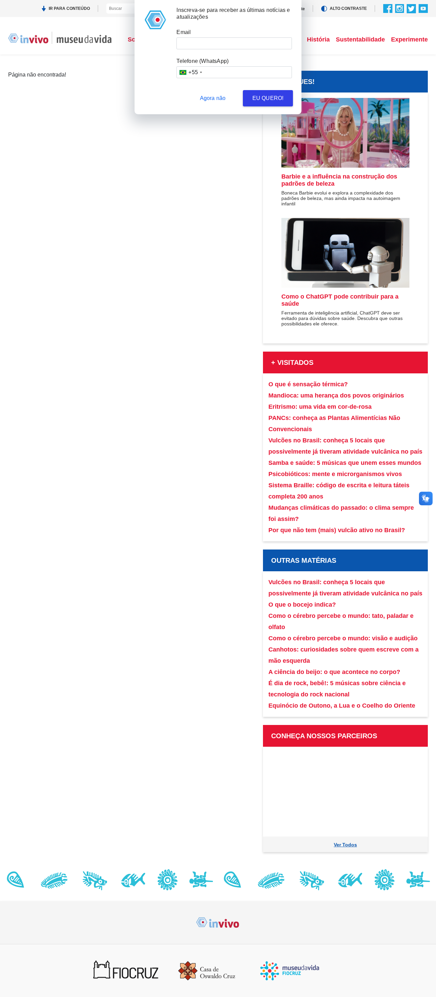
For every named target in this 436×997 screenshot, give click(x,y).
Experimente (409, 39)
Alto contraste (348, 8)
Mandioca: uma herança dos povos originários (336, 395)
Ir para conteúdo (69, 8)
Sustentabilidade (360, 39)
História (318, 39)
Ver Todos (345, 844)
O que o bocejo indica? (302, 604)
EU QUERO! (268, 98)
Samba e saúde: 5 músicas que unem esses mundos (344, 462)
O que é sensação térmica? (308, 384)
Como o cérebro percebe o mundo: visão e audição (343, 638)
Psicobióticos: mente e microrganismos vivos (335, 474)
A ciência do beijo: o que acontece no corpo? (334, 672)
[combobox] (190, 72)
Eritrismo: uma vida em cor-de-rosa (320, 406)
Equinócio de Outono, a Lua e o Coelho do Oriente (341, 705)
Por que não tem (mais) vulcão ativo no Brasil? (336, 530)
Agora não (213, 98)
